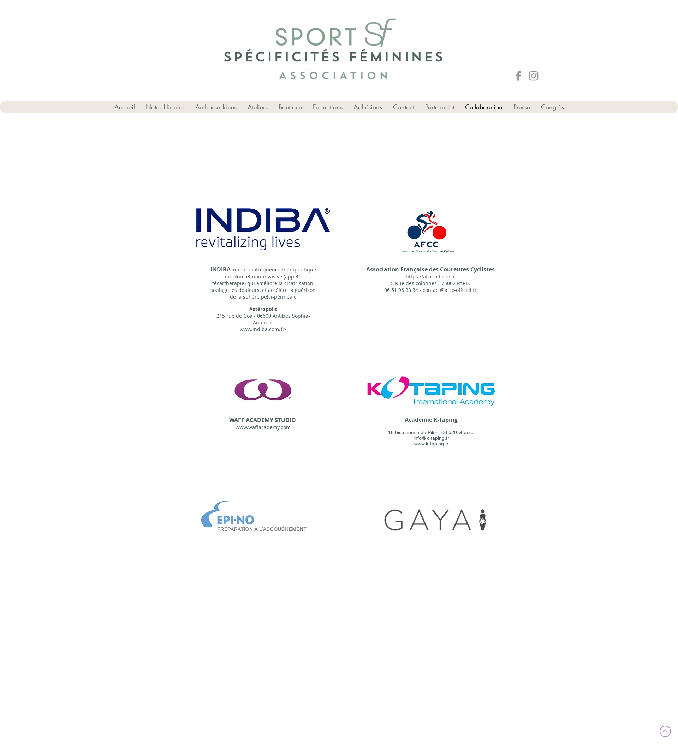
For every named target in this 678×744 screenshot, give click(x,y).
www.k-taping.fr (431, 443)
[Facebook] (518, 76)
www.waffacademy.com (263, 427)
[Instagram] (533, 76)
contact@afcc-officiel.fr (450, 290)
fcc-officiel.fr (440, 276)
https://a (416, 276)
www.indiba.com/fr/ (263, 329)
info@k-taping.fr (431, 438)
